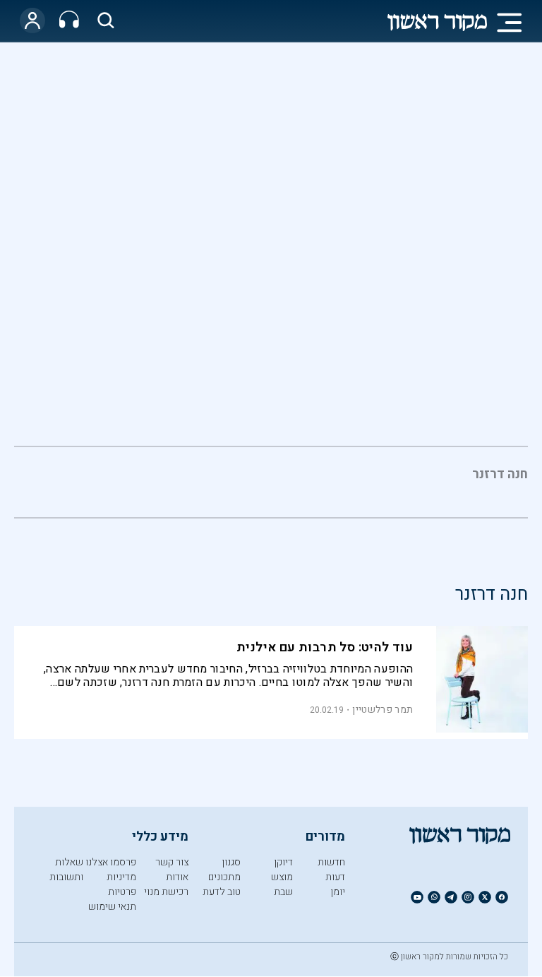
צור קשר (171, 862)
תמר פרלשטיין (382, 709)
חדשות (331, 862)
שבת (283, 891)
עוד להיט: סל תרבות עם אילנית (324, 647)
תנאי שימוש (112, 906)
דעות (335, 877)
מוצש (282, 877)
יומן (337, 891)
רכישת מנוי (166, 891)
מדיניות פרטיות (121, 884)
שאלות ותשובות (66, 869)
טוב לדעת (222, 891)
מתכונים (224, 877)
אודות (177, 877)
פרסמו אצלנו (110, 862)
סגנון (231, 862)
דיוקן (283, 862)
